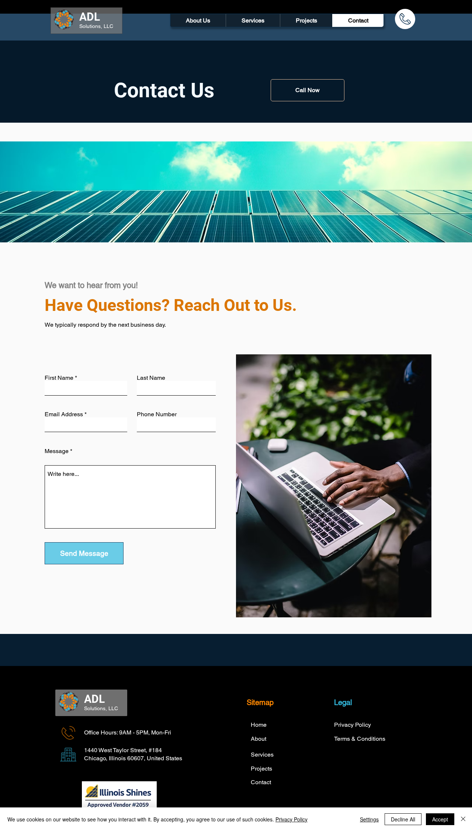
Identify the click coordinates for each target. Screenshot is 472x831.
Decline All (403, 819)
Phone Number (157, 414)
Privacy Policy (291, 819)
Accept (440, 819)
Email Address (64, 414)
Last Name (151, 378)
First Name (59, 378)
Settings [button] (369, 819)
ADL (89, 16)
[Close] (463, 819)
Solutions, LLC (96, 26)
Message (57, 451)
